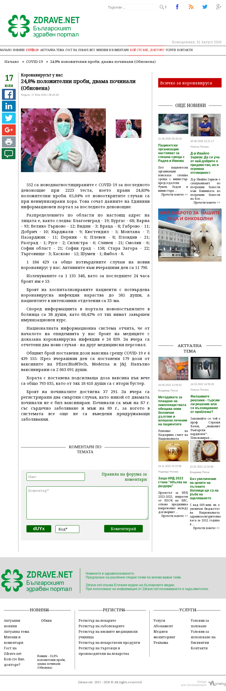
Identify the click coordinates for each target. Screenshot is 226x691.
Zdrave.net (85, 682)
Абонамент (163, 626)
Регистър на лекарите (97, 620)
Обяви (46, 620)
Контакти (185, 50)
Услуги (171, 50)
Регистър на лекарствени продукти (109, 642)
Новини (19, 50)
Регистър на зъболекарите (102, 626)
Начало (6, 50)
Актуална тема (52, 50)
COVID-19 (32, 50)
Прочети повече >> (175, 194)
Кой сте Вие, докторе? (147, 50)
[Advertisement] (192, 310)
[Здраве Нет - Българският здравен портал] (40, 27)
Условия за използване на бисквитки (203, 637)
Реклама (161, 642)
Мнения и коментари (112, 50)
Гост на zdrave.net (80, 50)
